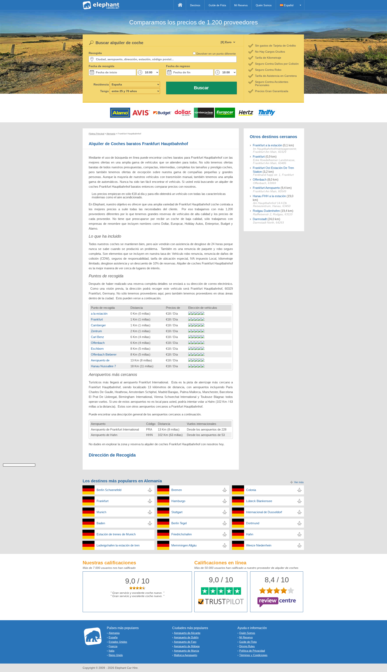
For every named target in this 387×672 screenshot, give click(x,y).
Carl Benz (97, 337)
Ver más (299, 482)
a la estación (99, 313)
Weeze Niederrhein (258, 545)
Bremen (176, 490)
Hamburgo (178, 501)
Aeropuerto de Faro (185, 641)
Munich (101, 512)
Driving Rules (247, 646)
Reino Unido (116, 655)
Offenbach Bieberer (104, 354)
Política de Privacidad (252, 650)
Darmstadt (260, 219)
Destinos (195, 5)
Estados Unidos (118, 641)
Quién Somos (264, 5)
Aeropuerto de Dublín (186, 637)
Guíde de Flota (217, 5)
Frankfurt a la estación (267, 145)
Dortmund (252, 523)
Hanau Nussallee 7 (103, 366)
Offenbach (98, 342)
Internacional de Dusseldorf (264, 512)
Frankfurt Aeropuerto (266, 187)
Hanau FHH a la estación (269, 196)
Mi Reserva (241, 5)
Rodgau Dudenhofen (266, 210)
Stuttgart (176, 512)
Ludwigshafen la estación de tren (118, 545)
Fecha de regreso (178, 66)
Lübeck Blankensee (259, 501)
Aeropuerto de (100, 360)
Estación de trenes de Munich (116, 534)
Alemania (114, 633)
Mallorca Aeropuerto (185, 655)
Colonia (251, 490)
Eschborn (97, 348)
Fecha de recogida (101, 66)
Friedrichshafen (181, 534)
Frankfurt (97, 319)
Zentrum (96, 331)
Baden (101, 523)
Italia (111, 650)
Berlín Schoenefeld (109, 490)
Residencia (101, 84)
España (113, 637)
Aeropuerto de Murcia (186, 650)
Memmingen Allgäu (184, 545)
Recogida (95, 53)
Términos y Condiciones (253, 655)
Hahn (249, 534)
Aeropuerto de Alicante (187, 633)
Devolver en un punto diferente (216, 53)
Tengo (104, 91)
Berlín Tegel (179, 523)
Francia (113, 646)
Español (288, 5)
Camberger (98, 325)
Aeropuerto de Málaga (187, 646)
